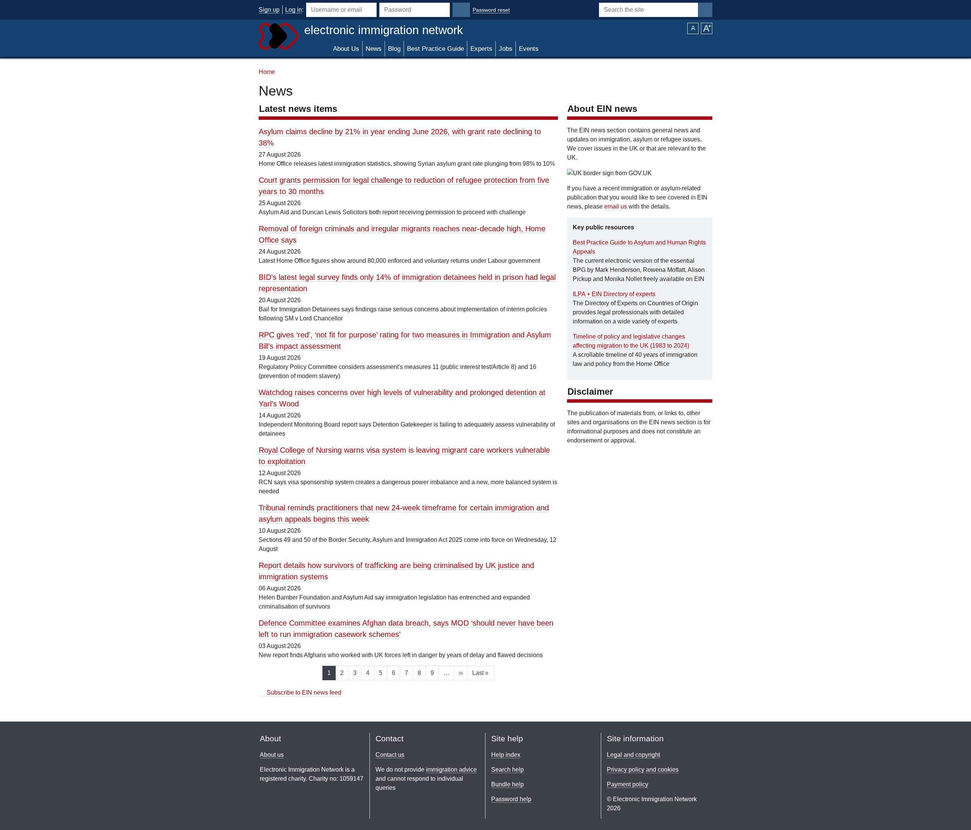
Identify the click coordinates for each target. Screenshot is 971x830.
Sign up (269, 9)
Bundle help (507, 784)
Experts (481, 48)
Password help (511, 799)
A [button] (693, 28)
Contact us (390, 755)
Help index (505, 755)
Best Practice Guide (435, 48)
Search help (507, 769)
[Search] (705, 10)
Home (267, 72)
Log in (293, 9)
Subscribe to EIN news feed (303, 692)
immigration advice (451, 769)
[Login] (461, 10)
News (374, 48)
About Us (346, 48)
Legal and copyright (633, 755)
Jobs (505, 48)
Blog (394, 48)
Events (529, 48)
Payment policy (627, 784)
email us (615, 206)
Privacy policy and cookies (643, 769)
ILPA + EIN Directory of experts (614, 294)
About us (272, 755)
